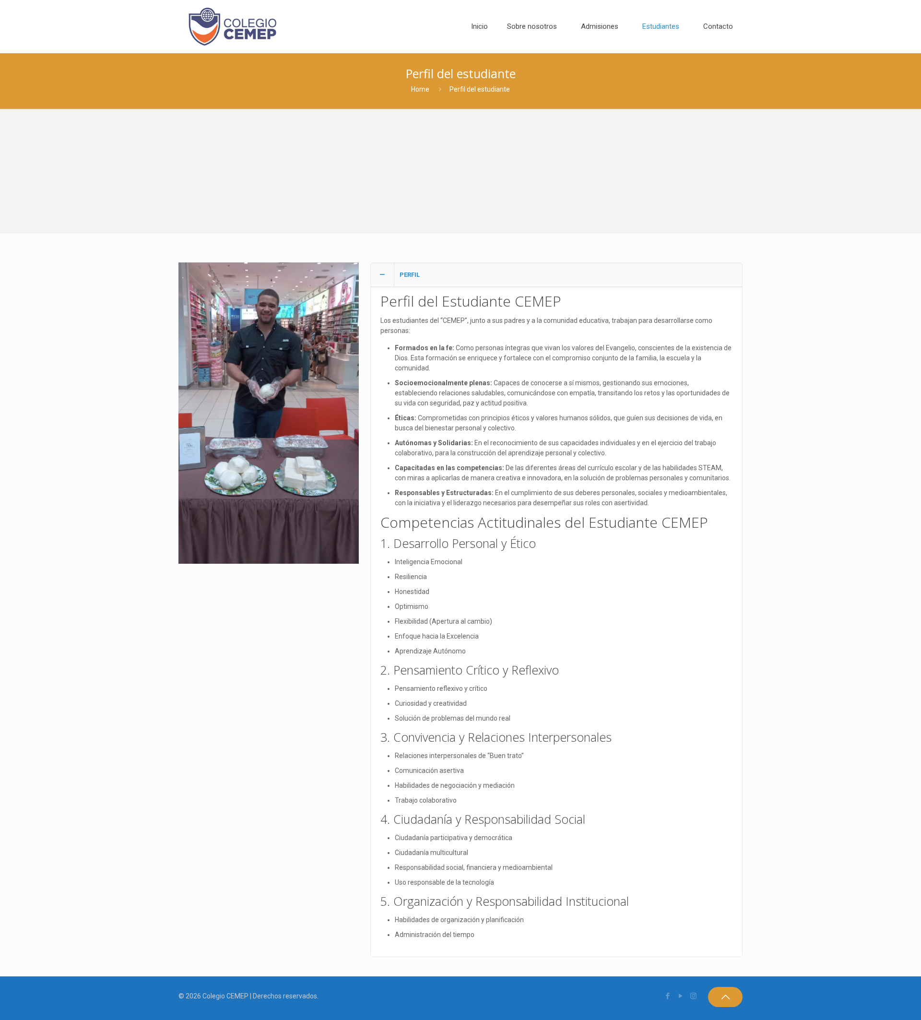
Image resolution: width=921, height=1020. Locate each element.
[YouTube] (680, 996)
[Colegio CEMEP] (232, 26)
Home (420, 89)
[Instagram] (693, 996)
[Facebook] (667, 996)
